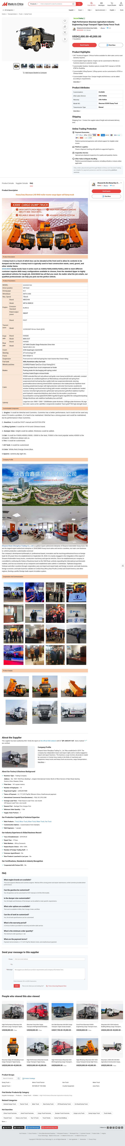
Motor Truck (23, 821)
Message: (10, 969)
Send (16, 986)
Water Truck (40, 821)
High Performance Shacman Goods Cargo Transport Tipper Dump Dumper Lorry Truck (37, 1062)
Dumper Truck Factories (62, 1113)
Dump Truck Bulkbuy (60, 1118)
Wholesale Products (62, 1133)
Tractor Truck (24, 1104)
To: (12, 964)
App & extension (100, 10)
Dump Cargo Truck (94, 1113)
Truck (20, 14)
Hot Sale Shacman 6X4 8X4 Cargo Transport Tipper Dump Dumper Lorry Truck (62, 1027)
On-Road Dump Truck (81, 1104)
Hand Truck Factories (27, 1113)
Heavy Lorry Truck (21, 1118)
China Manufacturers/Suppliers (47, 1133)
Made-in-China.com (54, 1135)
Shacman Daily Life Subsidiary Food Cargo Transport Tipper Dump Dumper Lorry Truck (13, 1062)
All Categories (9, 10)
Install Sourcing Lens (50, 1127)
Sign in (121, 5)
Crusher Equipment (68, 1086)
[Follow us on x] (111, 1127)
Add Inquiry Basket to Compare (36, 73)
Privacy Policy (92, 1139)
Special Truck (6, 1086)
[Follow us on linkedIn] (122, 1127)
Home (4, 14)
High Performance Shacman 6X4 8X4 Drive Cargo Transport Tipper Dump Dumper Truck (12, 1027)
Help (89, 10)
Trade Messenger (33, 1127)
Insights (104, 1133)
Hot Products (22, 1133)
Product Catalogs (29, 1078)
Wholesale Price (74, 1133)
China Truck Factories (10, 1113)
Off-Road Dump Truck (64, 1104)
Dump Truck (28, 14)
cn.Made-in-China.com (81, 1135)
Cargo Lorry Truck (79, 1113)
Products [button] (33, 4)
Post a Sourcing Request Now (56, 986)
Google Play (18, 1127)
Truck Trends (46, 1118)
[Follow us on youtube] (116, 1127)
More (3, 1121)
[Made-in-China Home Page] (12, 4)
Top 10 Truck (34, 1118)
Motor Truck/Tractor (38, 1082)
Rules (121, 10)
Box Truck (65, 1082)
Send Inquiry (84, 45)
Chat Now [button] (112, 45)
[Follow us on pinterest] (119, 1127)
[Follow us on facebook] (108, 1127)
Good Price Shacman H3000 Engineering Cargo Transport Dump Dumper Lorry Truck (87, 1027)
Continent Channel (85, 1133)
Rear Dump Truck (48, 1104)
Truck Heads (107, 1113)
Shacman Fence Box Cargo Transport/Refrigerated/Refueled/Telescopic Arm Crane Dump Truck (40, 1027)
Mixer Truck (32, 821)
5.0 (100, 185)
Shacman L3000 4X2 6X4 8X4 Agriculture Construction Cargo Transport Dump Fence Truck (110, 1062)
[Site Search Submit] (79, 4)
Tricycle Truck (8, 1118)
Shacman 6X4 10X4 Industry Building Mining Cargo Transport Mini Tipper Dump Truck (111, 1027)
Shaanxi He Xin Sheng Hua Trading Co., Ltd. (88, 28)
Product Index (96, 1133)
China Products (32, 1133)
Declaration (83, 1139)
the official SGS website (48, 741)
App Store (7, 1127)
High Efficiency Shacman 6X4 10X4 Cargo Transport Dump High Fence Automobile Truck (87, 1062)
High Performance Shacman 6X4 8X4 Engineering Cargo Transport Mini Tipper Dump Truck (62, 1062)
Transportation (12, 14)
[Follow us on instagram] (113, 1127)
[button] (73, 4)
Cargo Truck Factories (44, 1113)
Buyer (80, 10)
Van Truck (48, 821)
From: (11, 959)
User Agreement (73, 1139)
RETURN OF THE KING (39, 1086)
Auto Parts (96, 1086)
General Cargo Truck (10, 1104)
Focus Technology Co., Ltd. (49, 1139)
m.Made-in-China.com (67, 1135)
